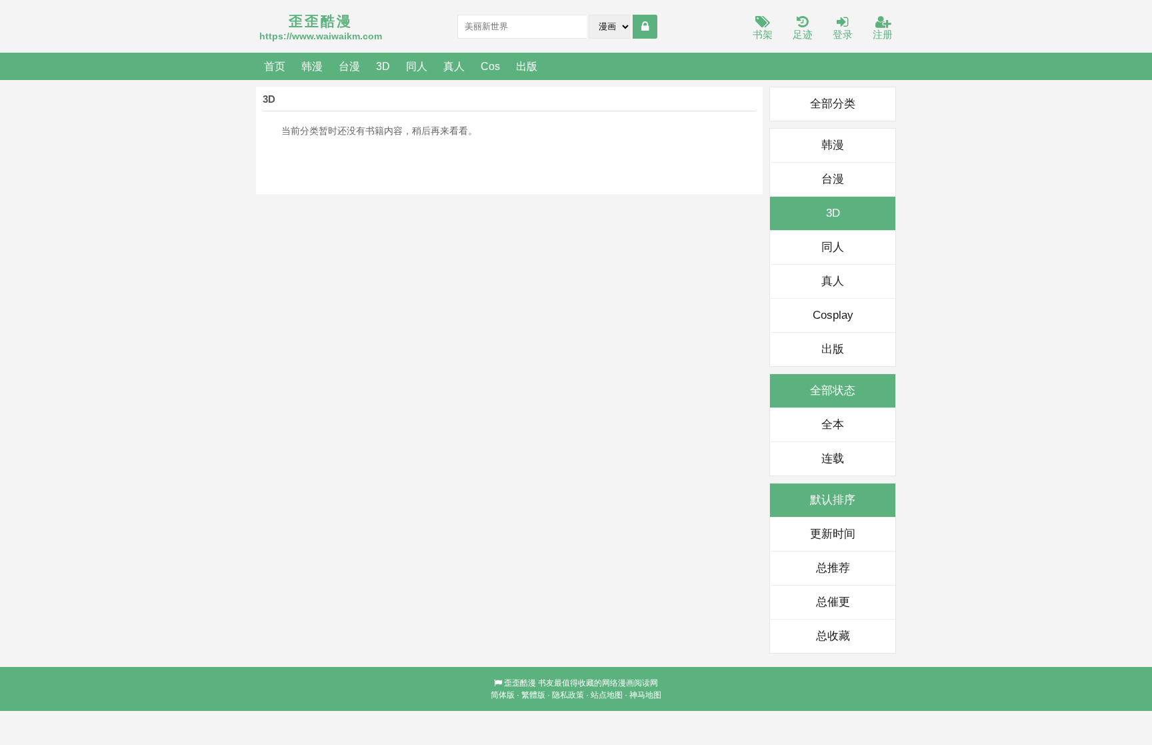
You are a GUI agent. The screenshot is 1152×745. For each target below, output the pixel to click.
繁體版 (533, 695)
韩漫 (312, 66)
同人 (416, 66)
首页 (274, 66)
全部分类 (832, 103)
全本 (832, 424)
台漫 (349, 66)
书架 (763, 34)
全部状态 (832, 390)
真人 (454, 66)
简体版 (503, 695)
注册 (883, 34)
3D (383, 66)
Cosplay (833, 315)
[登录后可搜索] (645, 27)
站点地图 (607, 695)
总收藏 (833, 636)
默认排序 (832, 500)
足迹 (803, 34)
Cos (490, 66)
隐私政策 (568, 695)
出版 (526, 66)
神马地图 (645, 695)
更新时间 (832, 534)
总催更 (833, 602)
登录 (843, 34)
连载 (832, 458)
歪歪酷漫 (520, 683)
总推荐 (833, 568)
